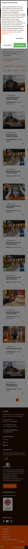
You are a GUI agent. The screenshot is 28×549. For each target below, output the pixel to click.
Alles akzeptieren (20, 45)
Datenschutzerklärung (8, 32)
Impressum (5, 33)
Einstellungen (19, 38)
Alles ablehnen (8, 45)
